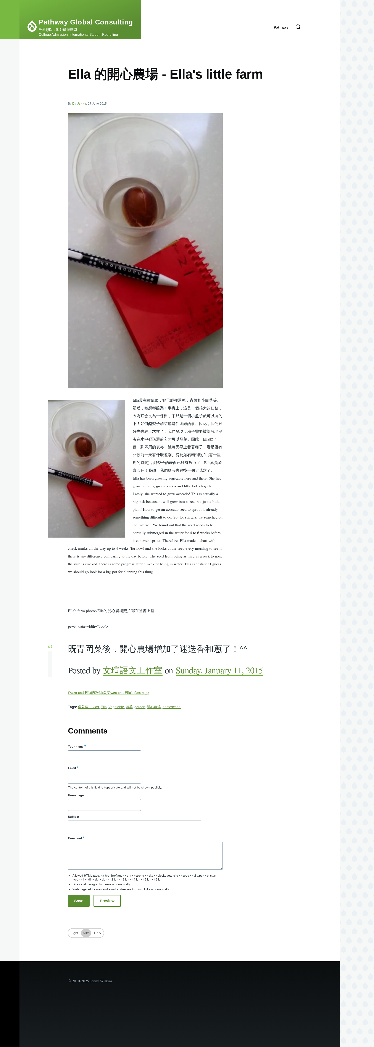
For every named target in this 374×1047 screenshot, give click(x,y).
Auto (86, 933)
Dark (97, 933)
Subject (73, 816)
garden (139, 707)
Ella (104, 707)
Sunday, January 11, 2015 (219, 670)
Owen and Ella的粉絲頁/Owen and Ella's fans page (108, 692)
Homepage (76, 795)
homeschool (172, 707)
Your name (76, 746)
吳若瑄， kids (88, 707)
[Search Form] (298, 27)
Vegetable (116, 707)
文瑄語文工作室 (133, 670)
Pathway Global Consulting (86, 22)
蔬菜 (129, 707)
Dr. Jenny (79, 103)
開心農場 (154, 707)
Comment (75, 838)
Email (72, 768)
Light (74, 933)
